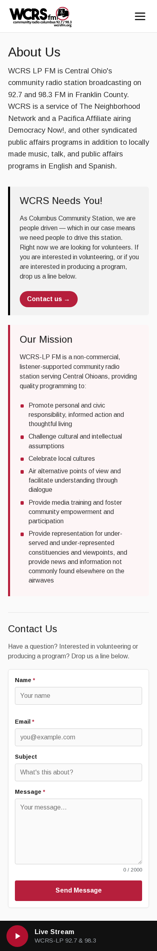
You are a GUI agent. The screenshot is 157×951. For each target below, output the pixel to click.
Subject (26, 756)
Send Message (79, 890)
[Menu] (140, 16)
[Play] (17, 936)
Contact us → (48, 298)
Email (24, 721)
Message (30, 792)
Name (25, 680)
